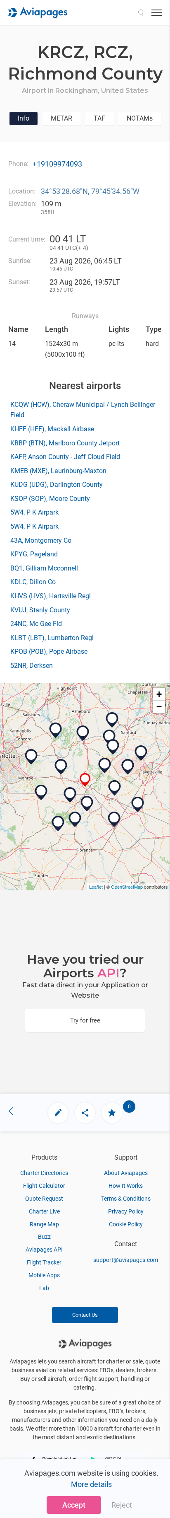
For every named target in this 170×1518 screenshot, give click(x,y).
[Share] (85, 1112)
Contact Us (85, 1315)
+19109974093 (57, 164)
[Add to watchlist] (112, 1112)
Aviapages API (44, 1249)
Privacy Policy (126, 1211)
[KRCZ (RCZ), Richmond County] (85, 780)
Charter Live (44, 1211)
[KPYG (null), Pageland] (41, 792)
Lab (44, 1288)
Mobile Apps (44, 1275)
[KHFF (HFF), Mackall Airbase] (105, 766)
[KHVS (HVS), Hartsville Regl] (58, 824)
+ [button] (159, 694)
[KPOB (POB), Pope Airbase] (141, 753)
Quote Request (44, 1198)
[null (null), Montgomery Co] (83, 733)
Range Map (44, 1224)
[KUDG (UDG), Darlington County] (75, 819)
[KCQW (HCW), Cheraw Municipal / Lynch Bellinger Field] (70, 795)
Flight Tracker (44, 1262)
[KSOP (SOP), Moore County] (113, 747)
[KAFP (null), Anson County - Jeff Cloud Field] (61, 767)
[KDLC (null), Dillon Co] (114, 819)
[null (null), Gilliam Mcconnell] (109, 737)
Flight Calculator (44, 1185)
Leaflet (96, 886)
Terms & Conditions (126, 1198)
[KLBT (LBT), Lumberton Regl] (138, 804)
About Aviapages (126, 1173)
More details (91, 1484)
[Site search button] (140, 12)
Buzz (44, 1236)
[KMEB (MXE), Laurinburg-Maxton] (115, 788)
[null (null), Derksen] (112, 720)
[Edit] (58, 1112)
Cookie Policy (126, 1224)
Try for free (85, 1020)
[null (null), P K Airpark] (128, 767)
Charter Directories (44, 1173)
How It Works (126, 1185)
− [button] (159, 706)
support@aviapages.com (125, 1260)
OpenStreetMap (127, 886)
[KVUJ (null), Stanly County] (56, 730)
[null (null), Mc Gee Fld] (31, 757)
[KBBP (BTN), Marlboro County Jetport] (87, 804)
